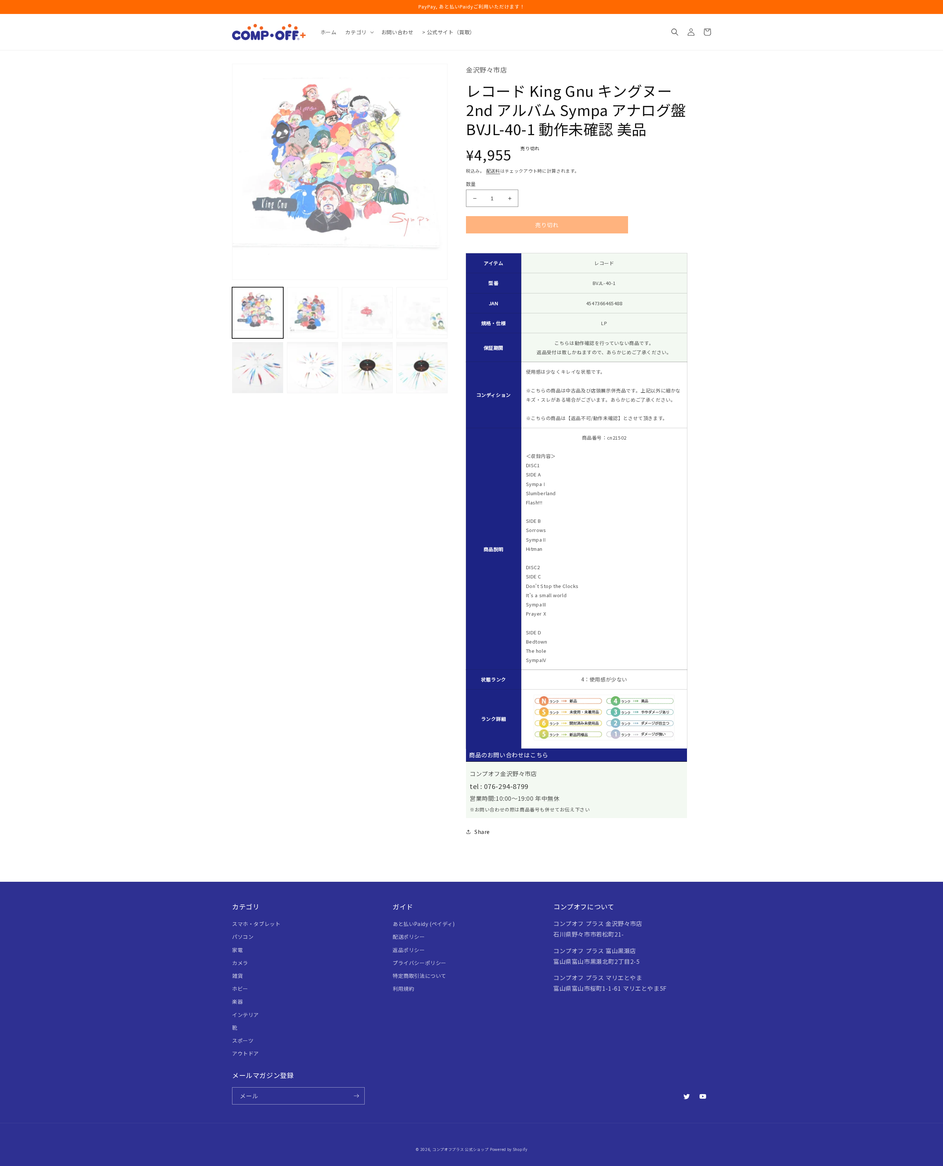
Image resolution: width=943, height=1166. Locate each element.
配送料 (493, 171)
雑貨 (237, 975)
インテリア (245, 1014)
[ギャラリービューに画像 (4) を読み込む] (422, 312)
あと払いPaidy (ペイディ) (424, 923)
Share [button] (482, 831)
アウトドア (245, 1053)
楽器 (237, 1001)
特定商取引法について (419, 975)
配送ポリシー (409, 936)
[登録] (356, 1096)
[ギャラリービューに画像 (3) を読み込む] (367, 312)
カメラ (240, 962)
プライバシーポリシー (419, 962)
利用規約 (403, 988)
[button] (358, 32)
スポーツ (242, 1040)
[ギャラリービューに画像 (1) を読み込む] (257, 312)
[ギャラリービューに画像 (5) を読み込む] (257, 367)
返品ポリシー (409, 950)
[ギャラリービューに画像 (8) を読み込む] (422, 367)
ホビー (240, 988)
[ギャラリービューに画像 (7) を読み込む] (367, 367)
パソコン (242, 936)
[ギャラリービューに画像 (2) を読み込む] (312, 312)
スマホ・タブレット (256, 923)
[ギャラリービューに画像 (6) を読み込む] (312, 367)
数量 (471, 183)
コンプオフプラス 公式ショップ (460, 1149)
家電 (237, 950)
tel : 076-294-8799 (499, 786)
